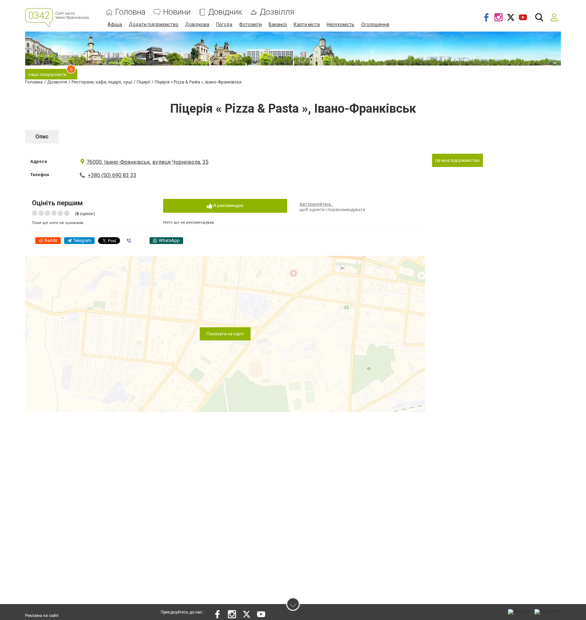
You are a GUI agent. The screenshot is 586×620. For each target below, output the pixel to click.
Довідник (225, 12)
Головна (130, 12)
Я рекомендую (227, 205)
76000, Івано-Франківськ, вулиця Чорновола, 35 (147, 162)
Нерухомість (340, 24)
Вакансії (278, 24)
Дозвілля (277, 12)
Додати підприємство (153, 24)
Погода (224, 24)
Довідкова (197, 24)
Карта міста (307, 24)
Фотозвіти (250, 24)
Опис (41, 136)
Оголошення (375, 24)
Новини (177, 12)
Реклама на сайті (42, 615)
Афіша (115, 24)
